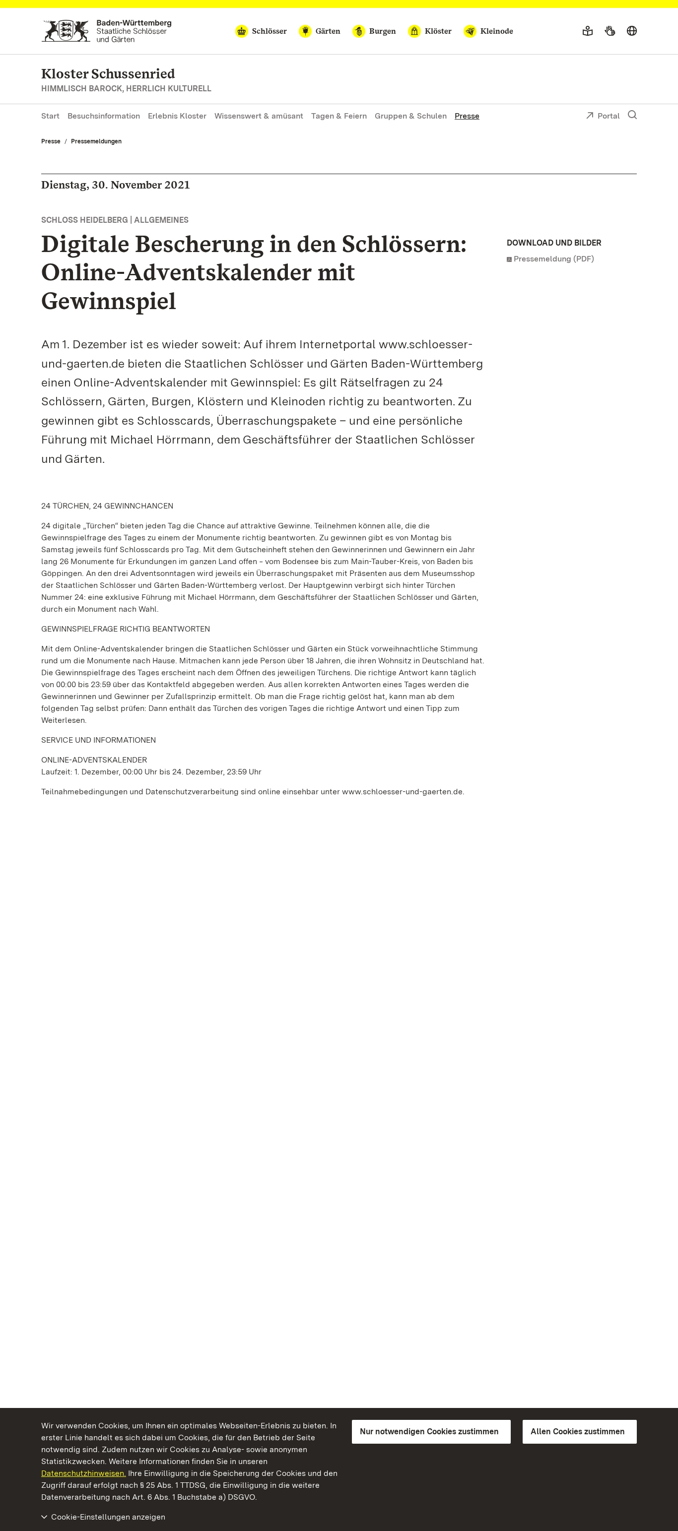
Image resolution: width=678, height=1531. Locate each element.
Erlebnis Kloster (177, 116)
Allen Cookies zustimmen (578, 1431)
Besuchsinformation (104, 116)
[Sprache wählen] (632, 31)
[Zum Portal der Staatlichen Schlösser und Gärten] (106, 31)
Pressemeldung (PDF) (554, 258)
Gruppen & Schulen (411, 116)
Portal (609, 116)
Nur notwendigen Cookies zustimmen (429, 1431)
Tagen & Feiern (339, 116)
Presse (467, 116)
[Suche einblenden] (632, 115)
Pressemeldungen (96, 141)
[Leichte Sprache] (588, 31)
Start (50, 116)
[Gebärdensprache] (610, 31)
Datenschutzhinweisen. (83, 1473)
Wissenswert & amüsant (258, 116)
